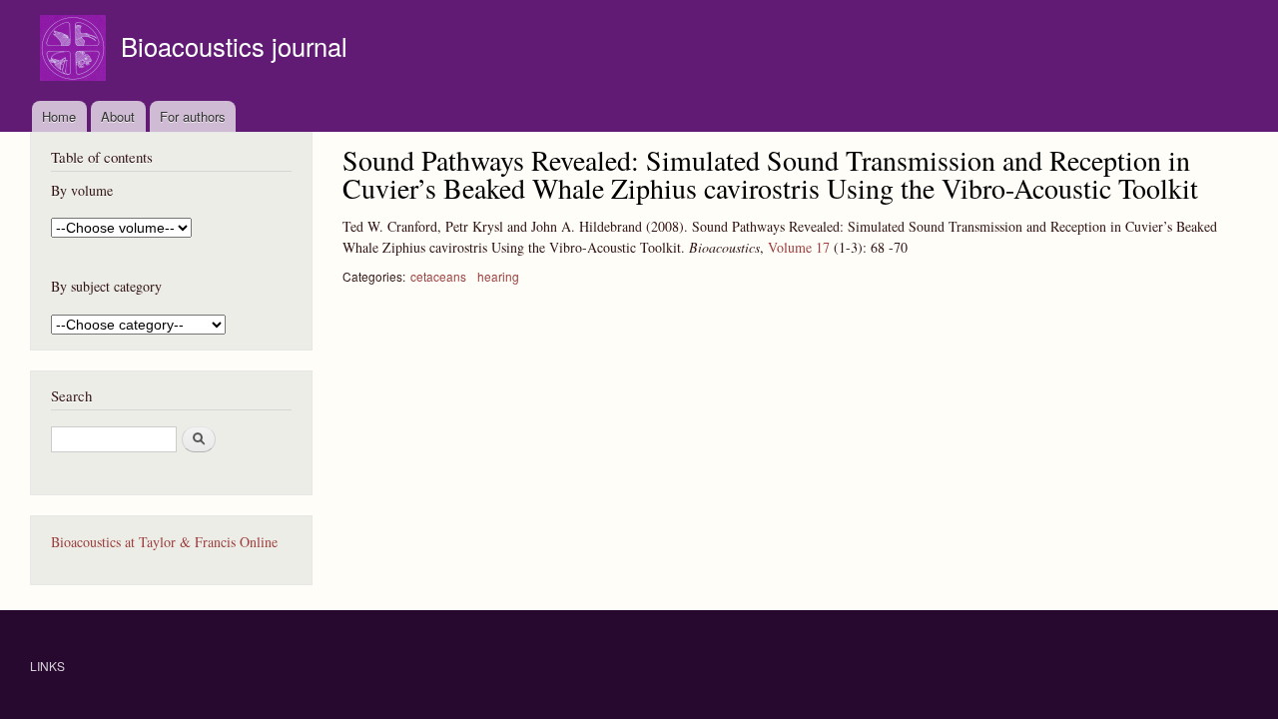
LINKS (47, 665)
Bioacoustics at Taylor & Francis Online (164, 541)
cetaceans (438, 276)
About (118, 116)
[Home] (75, 50)
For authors (193, 116)
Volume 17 (799, 247)
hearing (498, 276)
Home (59, 116)
